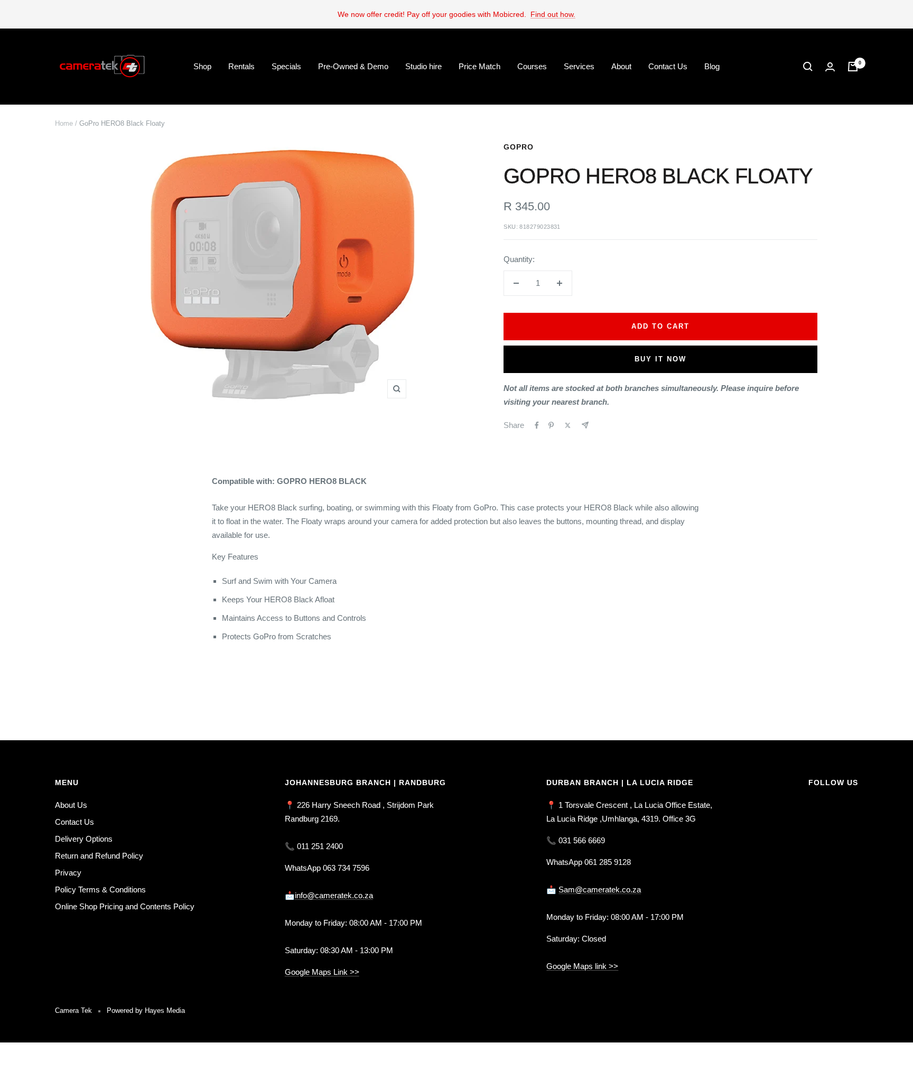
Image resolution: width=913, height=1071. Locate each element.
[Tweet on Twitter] (567, 425)
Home (64, 123)
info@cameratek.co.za (334, 895)
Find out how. (552, 14)
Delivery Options (84, 838)
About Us (71, 804)
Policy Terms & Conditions (100, 889)
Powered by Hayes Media (146, 1010)
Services (579, 66)
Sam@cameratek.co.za (599, 889)
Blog (712, 66)
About (621, 66)
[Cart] (852, 66)
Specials (286, 66)
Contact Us (667, 66)
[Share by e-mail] (585, 425)
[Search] (808, 66)
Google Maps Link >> (322, 971)
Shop (202, 66)
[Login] (830, 66)
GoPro (519, 147)
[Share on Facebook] (537, 425)
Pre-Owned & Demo (353, 66)
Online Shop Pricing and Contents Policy (124, 906)
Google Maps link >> (582, 966)
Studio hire (423, 66)
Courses (532, 66)
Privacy (68, 872)
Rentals (241, 66)
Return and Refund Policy (99, 855)
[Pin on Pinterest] (551, 425)
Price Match (479, 66)
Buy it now (660, 359)
